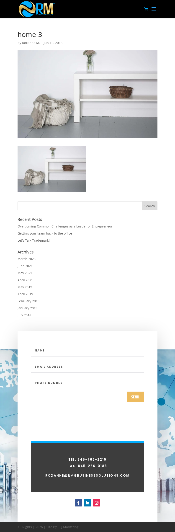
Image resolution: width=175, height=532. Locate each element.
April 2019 (25, 294)
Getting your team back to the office (45, 233)
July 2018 (24, 315)
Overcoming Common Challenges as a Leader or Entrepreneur (65, 226)
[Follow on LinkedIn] (87, 502)
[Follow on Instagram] (96, 502)
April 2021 (25, 280)
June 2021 (25, 266)
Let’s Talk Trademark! (34, 240)
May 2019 (25, 287)
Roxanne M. (31, 43)
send (135, 396)
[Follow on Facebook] (78, 502)
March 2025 (27, 259)
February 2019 (28, 301)
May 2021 (25, 273)
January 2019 (27, 308)
